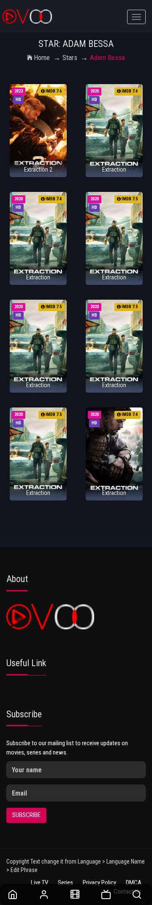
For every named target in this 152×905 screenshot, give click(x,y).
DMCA (133, 882)
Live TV (39, 882)
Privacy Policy (99, 882)
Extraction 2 (38, 169)
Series (65, 882)
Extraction (114, 169)
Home (42, 57)
